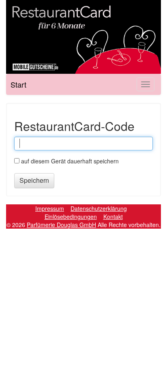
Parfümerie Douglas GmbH (61, 225)
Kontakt (113, 216)
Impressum (49, 208)
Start (18, 84)
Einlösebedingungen (71, 216)
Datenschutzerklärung (99, 208)
